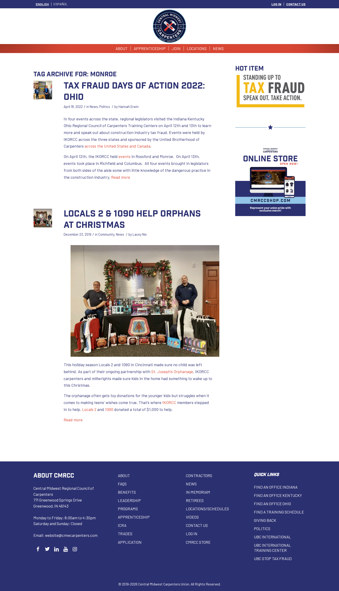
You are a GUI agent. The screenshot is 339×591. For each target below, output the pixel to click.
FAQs (122, 483)
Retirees (195, 500)
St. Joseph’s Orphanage (172, 371)
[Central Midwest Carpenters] (169, 26)
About (124, 475)
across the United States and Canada (117, 145)
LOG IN (276, 4)
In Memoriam (198, 492)
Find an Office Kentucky (278, 495)
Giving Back (265, 520)
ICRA (122, 525)
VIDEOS (192, 517)
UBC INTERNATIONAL (272, 537)
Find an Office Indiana (275, 487)
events (125, 156)
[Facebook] (37, 549)
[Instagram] (74, 549)
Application (130, 542)
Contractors (199, 475)
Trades (125, 533)
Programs (128, 508)
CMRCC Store (198, 542)
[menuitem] (276, 4)
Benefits (127, 492)
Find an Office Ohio (272, 503)
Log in (191, 533)
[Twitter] (47, 549)
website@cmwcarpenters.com (71, 535)
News (94, 106)
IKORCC (169, 402)
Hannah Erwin (129, 106)
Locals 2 (89, 409)
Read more (120, 177)
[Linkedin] (56, 549)
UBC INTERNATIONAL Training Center (272, 547)
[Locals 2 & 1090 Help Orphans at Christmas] (42, 218)
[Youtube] (65, 549)
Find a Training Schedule (279, 512)
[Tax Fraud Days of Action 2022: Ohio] (42, 90)
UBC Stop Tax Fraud (273, 558)
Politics (104, 106)
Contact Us (197, 525)
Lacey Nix (140, 234)
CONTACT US (296, 4)
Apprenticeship (134, 517)
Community (106, 234)
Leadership (129, 500)
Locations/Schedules (207, 508)
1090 (109, 409)
